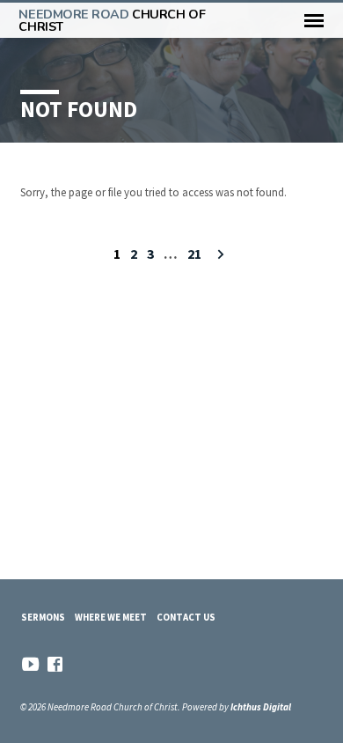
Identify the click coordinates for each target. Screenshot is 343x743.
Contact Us (186, 617)
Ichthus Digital (260, 707)
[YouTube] (30, 664)
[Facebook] (55, 664)
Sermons (43, 617)
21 (194, 253)
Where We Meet (111, 617)
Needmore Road (111, 20)
